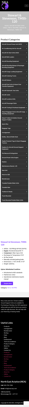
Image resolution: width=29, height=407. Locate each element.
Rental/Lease (6, 179)
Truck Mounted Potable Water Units (12, 200)
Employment (8, 339)
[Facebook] (3, 316)
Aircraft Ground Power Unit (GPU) (12, 44)
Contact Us (7, 350)
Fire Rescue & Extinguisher (10, 153)
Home (7, 25)
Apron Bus (5, 124)
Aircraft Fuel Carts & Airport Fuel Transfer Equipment (11, 85)
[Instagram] (12, 316)
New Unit (4, 170)
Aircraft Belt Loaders (8, 57)
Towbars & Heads (7, 191)
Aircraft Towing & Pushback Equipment (13, 107)
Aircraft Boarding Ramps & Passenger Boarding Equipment (13, 66)
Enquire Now (8, 283)
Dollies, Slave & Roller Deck (10, 137)
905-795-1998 (8, 385)
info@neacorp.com (11, 388)
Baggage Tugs (6, 128)
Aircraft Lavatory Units (8, 99)
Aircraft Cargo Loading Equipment (12, 71)
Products (7, 326)
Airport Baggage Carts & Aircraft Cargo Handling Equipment (13, 112)
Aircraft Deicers (6, 80)
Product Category (9, 344)
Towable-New (6, 187)
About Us (6, 346)
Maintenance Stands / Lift (9, 166)
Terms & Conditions (10, 341)
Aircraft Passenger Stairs (9, 103)
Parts (5, 335)
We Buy (6, 333)
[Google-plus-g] (7, 316)
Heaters (4, 162)
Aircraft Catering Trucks (9, 76)
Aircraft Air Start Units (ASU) (10, 52)
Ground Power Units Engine (10, 157)
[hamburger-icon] (26, 6)
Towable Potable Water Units (10, 183)
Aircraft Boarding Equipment (10, 61)
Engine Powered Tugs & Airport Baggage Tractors (14, 142)
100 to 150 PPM (13, 27)
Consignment (6, 132)
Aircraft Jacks (6, 95)
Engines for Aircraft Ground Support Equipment (12, 148)
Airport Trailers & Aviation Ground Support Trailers (12, 119)
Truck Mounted (6, 196)
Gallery (6, 348)
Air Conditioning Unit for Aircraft (11, 48)
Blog (5, 337)
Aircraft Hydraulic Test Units (10, 90)
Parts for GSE (6, 174)
